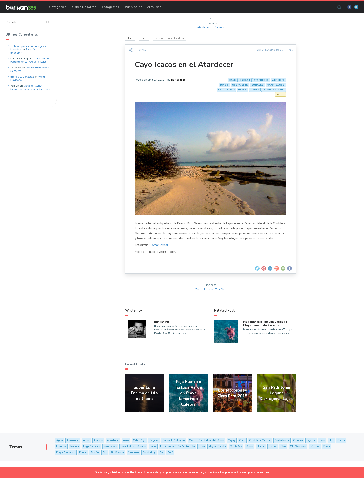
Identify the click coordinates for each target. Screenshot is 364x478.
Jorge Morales (91, 446)
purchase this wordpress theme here (247, 472)
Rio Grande (117, 452)
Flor (331, 440)
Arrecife (278, 80)
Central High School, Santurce (30, 69)
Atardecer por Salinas (210, 27)
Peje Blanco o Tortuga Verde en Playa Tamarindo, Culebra (265, 323)
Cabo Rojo (139, 440)
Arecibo (98, 440)
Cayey (231, 440)
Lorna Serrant (274, 89)
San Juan (133, 452)
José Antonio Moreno (133, 446)
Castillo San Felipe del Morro (206, 440)
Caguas (153, 440)
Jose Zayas (110, 446)
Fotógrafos (110, 7)
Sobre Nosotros (84, 7)
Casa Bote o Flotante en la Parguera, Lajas (29, 60)
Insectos (61, 446)
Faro (322, 440)
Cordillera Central (260, 440)
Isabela (74, 446)
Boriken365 (178, 80)
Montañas (236, 446)
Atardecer (261, 80)
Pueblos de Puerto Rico (143, 7)
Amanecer (73, 440)
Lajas (153, 446)
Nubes (254, 89)
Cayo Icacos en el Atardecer (184, 64)
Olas (283, 446)
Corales (257, 84)
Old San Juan (298, 446)
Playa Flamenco (65, 452)
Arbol (86, 440)
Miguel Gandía (217, 446)
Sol (162, 452)
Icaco (224, 84)
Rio (105, 452)
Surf (170, 452)
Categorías (58, 7)
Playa (144, 38)
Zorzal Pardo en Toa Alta (210, 289)
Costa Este (240, 84)
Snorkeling (226, 89)
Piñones (314, 446)
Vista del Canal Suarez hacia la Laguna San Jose (30, 87)
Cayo (232, 80)
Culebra (298, 440)
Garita (341, 440)
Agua (59, 440)
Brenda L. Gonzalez (22, 77)
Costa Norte (282, 440)
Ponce (83, 452)
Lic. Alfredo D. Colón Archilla (177, 446)
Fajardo (311, 440)
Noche (261, 446)
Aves (126, 440)
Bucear (245, 80)
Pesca (242, 89)
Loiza (202, 446)
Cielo (242, 440)
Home (130, 38)
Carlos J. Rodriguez (173, 440)
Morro (249, 446)
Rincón (95, 452)
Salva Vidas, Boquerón (25, 51)
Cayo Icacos (276, 84)
